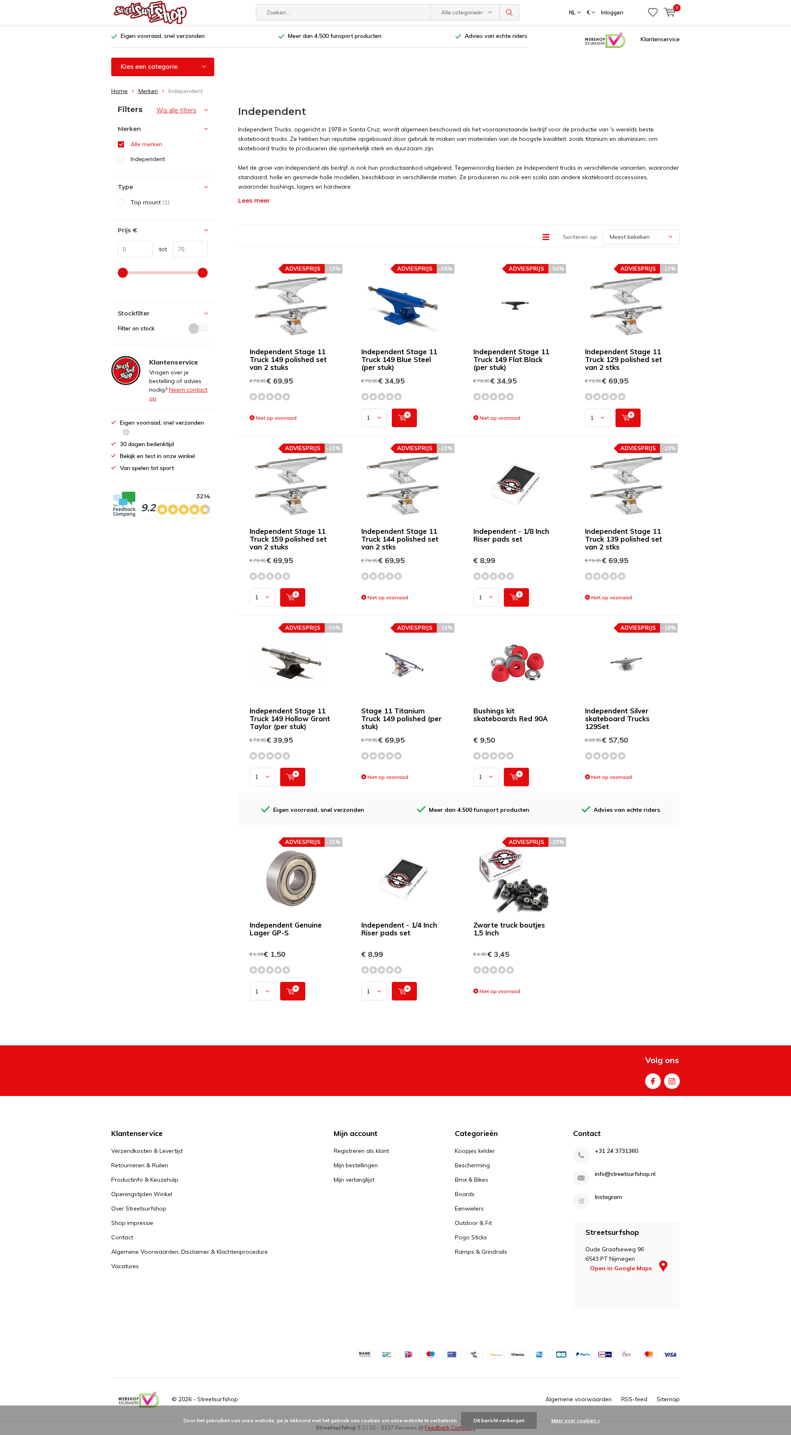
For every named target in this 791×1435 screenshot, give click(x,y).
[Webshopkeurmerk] (605, 39)
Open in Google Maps (621, 1268)
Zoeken (510, 12)
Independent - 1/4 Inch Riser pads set (399, 929)
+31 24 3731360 (616, 1151)
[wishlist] (653, 12)
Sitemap (668, 1399)
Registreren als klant (361, 1151)
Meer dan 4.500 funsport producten (334, 36)
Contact (122, 1237)
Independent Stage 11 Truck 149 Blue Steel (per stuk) (399, 359)
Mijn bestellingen (356, 1165)
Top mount (150, 202)
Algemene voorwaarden (578, 1399)
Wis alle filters (176, 110)
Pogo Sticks (471, 1237)
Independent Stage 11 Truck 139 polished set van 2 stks (623, 539)
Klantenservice (660, 39)
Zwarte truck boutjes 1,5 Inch (509, 929)
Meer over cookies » (575, 1420)
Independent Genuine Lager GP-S (286, 929)
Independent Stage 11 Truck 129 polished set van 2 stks (623, 359)
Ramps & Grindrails (481, 1251)
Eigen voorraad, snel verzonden (163, 36)
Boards (465, 1194)
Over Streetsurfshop (138, 1208)
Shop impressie (132, 1223)
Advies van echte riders (496, 36)
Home (119, 91)
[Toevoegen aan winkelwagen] (404, 418)
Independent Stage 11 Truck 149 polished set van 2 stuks (288, 359)
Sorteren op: (581, 237)
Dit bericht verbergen (498, 1420)
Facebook (653, 1081)
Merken (148, 91)
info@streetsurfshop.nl (625, 1174)
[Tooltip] (126, 433)
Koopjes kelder (475, 1151)
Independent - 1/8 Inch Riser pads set (511, 535)
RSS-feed (634, 1399)
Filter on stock (136, 328)
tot (159, 249)
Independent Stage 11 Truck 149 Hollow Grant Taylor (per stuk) (290, 718)
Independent (148, 159)
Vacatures (125, 1266)
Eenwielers (469, 1208)
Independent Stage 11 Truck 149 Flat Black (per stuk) (511, 359)
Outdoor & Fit (473, 1223)
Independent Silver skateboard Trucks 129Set (617, 718)
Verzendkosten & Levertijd (147, 1151)
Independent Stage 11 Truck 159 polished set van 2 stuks (288, 539)
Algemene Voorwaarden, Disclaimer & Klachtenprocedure (189, 1251)
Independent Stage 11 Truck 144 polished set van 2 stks (399, 539)
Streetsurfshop (217, 1399)
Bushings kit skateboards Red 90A (510, 714)
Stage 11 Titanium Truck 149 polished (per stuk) (401, 718)
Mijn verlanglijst (354, 1179)
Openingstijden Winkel (141, 1194)
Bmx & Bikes (471, 1179)
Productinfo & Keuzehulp (144, 1179)
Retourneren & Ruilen (139, 1165)
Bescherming (472, 1165)
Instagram (672, 1081)
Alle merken (146, 144)
